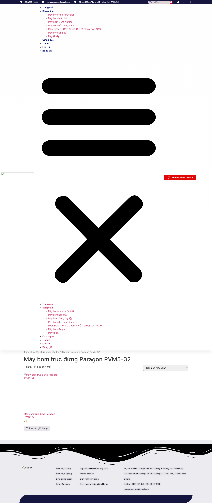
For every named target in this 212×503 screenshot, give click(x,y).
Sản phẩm (48, 11)
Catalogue (48, 40)
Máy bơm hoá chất (57, 18)
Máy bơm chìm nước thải (61, 15)
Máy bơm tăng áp (57, 33)
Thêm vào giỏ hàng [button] (37, 428)
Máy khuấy (53, 36)
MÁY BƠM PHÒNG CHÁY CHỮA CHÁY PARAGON (75, 29)
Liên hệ (46, 47)
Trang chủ (48, 7)
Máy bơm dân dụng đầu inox (62, 25)
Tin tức (46, 43)
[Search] (171, 2)
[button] (99, 177)
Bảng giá (47, 50)
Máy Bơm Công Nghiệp (60, 22)
